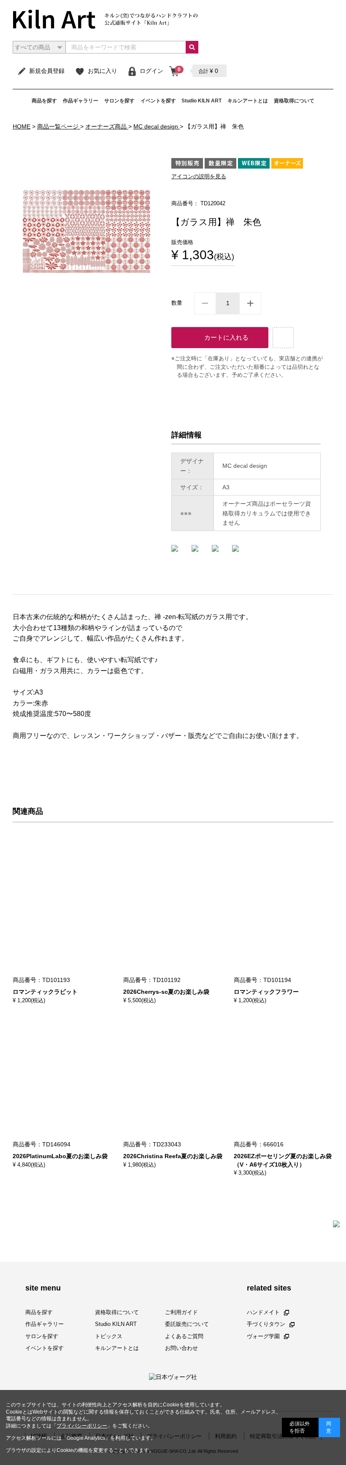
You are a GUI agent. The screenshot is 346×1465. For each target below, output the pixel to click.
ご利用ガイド (181, 1312)
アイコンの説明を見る (198, 176)
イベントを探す (158, 101)
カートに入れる (226, 337)
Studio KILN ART (201, 101)
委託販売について (187, 1324)
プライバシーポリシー (82, 1426)
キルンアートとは (247, 101)
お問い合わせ (181, 1347)
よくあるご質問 (184, 1336)
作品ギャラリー (80, 101)
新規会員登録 (47, 70)
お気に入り (102, 70)
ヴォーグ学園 (263, 1336)
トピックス (108, 1336)
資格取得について (294, 101)
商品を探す (44, 101)
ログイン (151, 70)
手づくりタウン (266, 1324)
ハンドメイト (263, 1312)
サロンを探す (119, 101)
